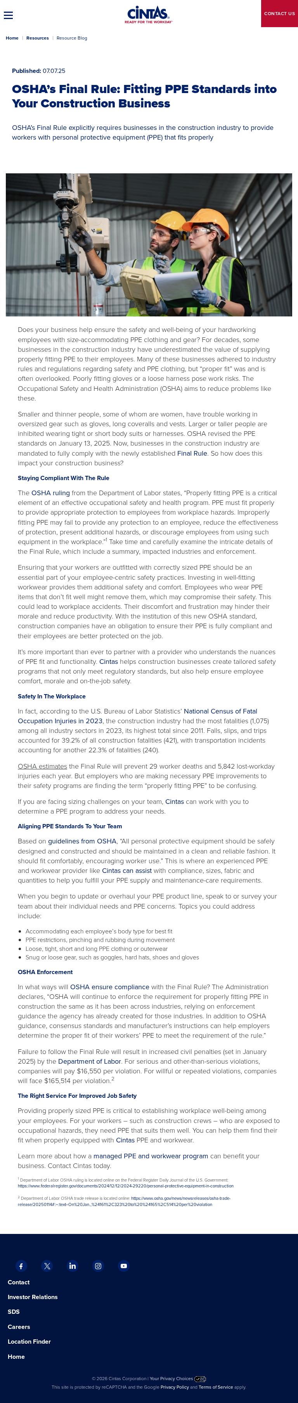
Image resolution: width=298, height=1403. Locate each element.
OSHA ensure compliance (109, 987)
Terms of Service (216, 1387)
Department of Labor (89, 1061)
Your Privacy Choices (172, 1378)
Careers (19, 1326)
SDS (14, 1311)
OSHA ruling (50, 493)
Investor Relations (33, 1296)
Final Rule (192, 453)
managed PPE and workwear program (151, 1156)
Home (12, 38)
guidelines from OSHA (82, 841)
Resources (37, 38)
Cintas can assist (127, 871)
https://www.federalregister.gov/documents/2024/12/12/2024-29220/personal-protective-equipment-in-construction (126, 1186)
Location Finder (29, 1341)
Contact (279, 13)
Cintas (108, 662)
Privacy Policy (175, 1387)
